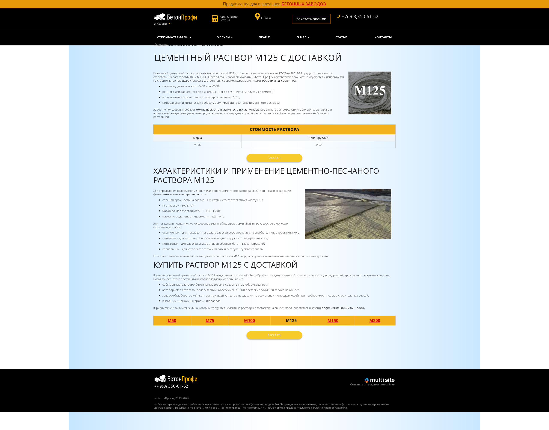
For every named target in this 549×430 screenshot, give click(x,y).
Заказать (274, 158)
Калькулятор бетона (229, 18)
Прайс (264, 37)
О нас (302, 37)
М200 (374, 320)
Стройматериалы (173, 37)
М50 (172, 320)
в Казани (160, 23)
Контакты (383, 37)
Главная (160, 44)
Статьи (341, 37)
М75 (210, 320)
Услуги (223, 37)
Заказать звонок (311, 18)
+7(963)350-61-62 (360, 17)
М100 (249, 320)
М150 (332, 320)
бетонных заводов (304, 3)
